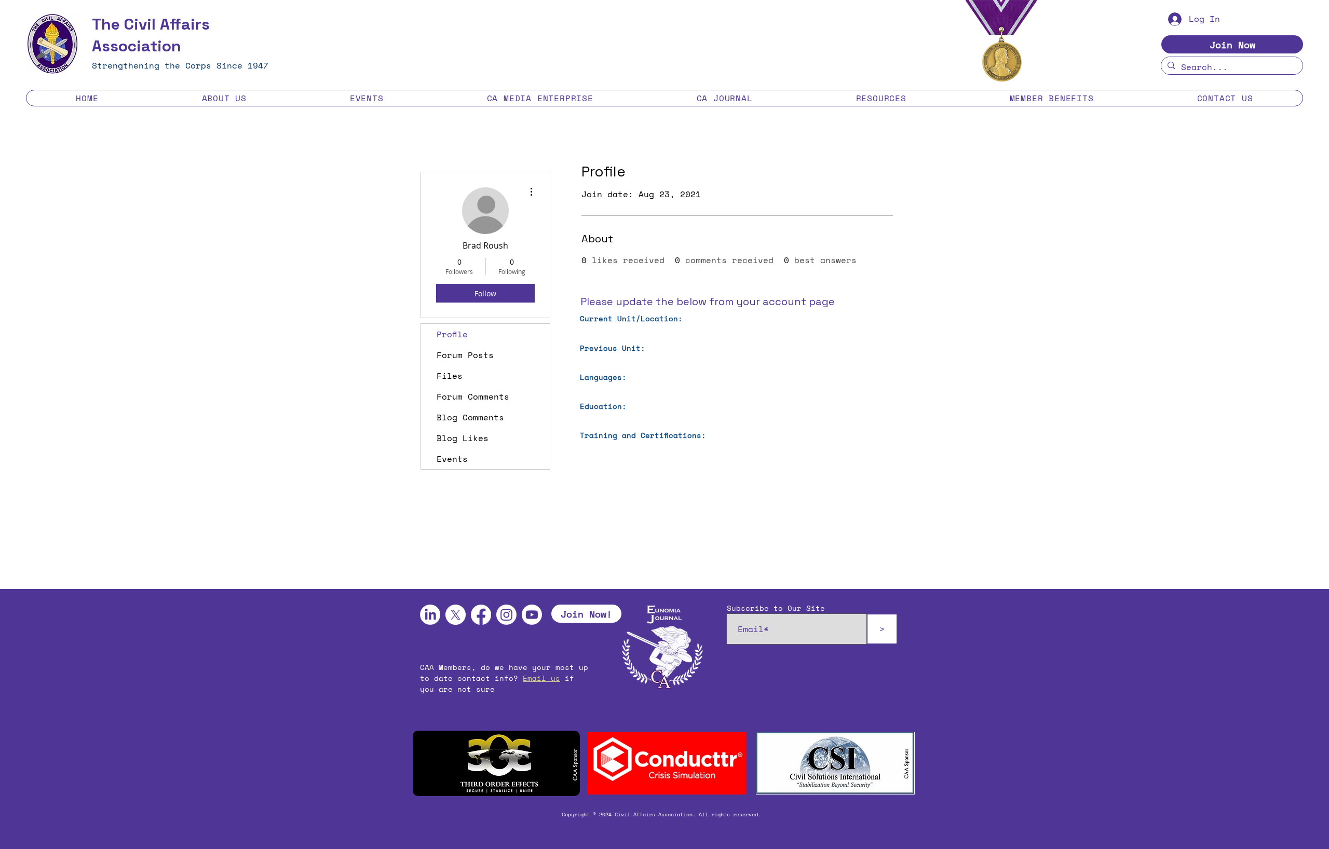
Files (450, 375)
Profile (452, 334)
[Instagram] (506, 615)
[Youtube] (532, 615)
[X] (455, 615)
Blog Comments (470, 417)
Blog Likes (463, 438)
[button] (224, 98)
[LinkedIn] (430, 615)
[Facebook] (481, 615)
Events (452, 459)
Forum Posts (465, 355)
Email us (541, 678)
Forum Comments (473, 396)
